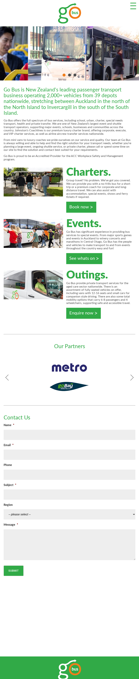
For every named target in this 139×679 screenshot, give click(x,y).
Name (9, 425)
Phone (8, 465)
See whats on (82, 258)
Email (9, 445)
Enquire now (81, 313)
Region (8, 504)
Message (11, 524)
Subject (10, 485)
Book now (79, 207)
